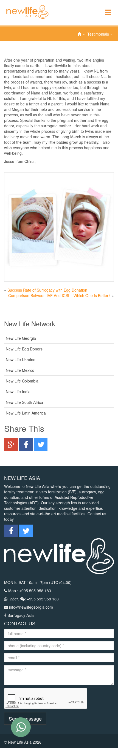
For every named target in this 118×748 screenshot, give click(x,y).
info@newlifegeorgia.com (31, 607)
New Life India (18, 391)
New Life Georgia (21, 338)
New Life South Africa (24, 402)
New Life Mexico (20, 370)
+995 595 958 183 (35, 590)
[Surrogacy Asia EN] (24, 7)
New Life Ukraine (20, 359)
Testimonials (98, 34)
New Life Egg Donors (24, 349)
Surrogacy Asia (20, 615)
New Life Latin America (26, 413)
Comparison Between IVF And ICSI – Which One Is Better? (59, 295)
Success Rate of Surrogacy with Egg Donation (47, 290)
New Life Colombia (22, 381)
